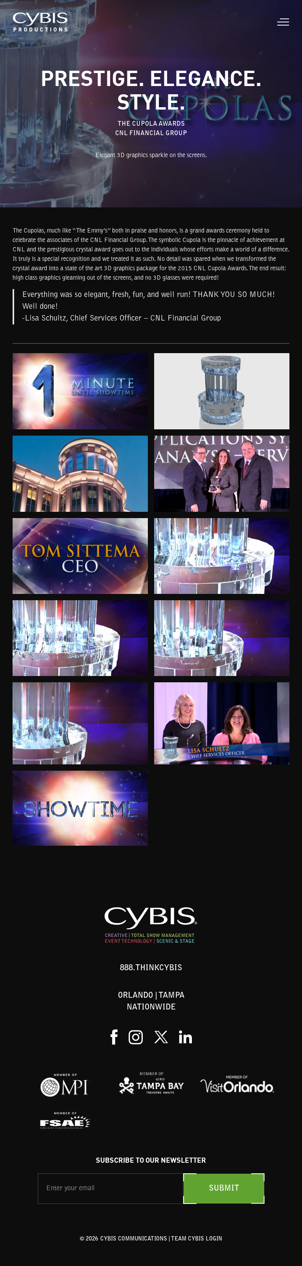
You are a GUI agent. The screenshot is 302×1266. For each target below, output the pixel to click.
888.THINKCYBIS (151, 968)
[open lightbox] (80, 391)
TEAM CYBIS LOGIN (196, 1239)
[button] (281, 22)
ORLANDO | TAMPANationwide (151, 1001)
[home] (41, 22)
